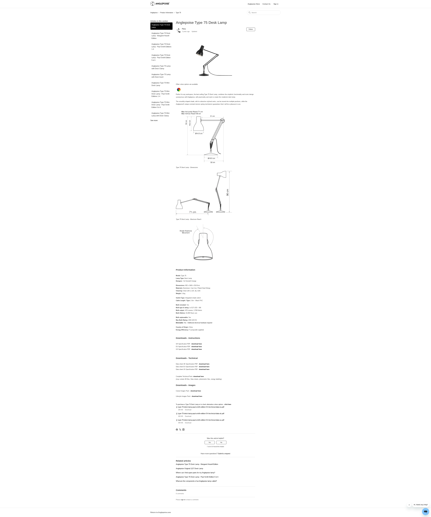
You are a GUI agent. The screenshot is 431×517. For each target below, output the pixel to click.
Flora (184, 29)
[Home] (160, 5)
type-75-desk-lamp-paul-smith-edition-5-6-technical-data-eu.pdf (201, 407)
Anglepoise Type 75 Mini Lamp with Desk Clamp (160, 114)
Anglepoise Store (254, 4)
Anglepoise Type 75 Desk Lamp (161, 26)
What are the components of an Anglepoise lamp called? (196, 481)
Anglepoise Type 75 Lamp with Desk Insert (161, 75)
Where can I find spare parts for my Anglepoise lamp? (195, 473)
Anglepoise (154, 12)
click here (227, 404)
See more (154, 120)
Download (188, 410)
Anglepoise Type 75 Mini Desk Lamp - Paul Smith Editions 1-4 (160, 93)
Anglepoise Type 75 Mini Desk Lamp (160, 84)
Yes (210, 442)
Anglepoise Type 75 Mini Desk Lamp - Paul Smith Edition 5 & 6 (160, 104)
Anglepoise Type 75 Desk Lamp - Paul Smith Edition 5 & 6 (161, 57)
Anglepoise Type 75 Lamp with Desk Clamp (161, 67)
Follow (251, 29)
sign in (183, 499)
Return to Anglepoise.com (160, 512)
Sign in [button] (276, 4)
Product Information (166, 12)
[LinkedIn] (183, 430)
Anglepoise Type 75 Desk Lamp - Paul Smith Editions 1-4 (161, 46)
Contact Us (266, 4)
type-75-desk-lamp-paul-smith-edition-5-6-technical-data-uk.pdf (201, 413)
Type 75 (178, 12)
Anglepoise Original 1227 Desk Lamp (189, 468)
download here (196, 344)
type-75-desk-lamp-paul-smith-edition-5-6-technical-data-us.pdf (201, 420)
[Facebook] (177, 430)
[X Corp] (180, 430)
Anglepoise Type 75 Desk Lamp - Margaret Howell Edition (161, 35)
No (221, 442)
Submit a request (224, 453)
